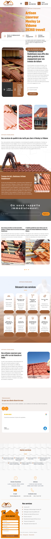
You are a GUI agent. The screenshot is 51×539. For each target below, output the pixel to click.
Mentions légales (33, 532)
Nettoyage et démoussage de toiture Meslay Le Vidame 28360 (45, 459)
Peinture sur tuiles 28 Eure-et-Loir (31, 514)
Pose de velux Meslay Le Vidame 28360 (33, 458)
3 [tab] (28, 269)
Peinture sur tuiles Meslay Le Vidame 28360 (27, 463)
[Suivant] (6, 408)
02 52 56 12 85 (32, 4)
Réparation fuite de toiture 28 (30, 523)
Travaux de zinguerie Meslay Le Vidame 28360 (15, 463)
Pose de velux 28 (27, 516)
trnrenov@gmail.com (15, 496)
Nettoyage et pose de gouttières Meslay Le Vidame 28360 (20, 459)
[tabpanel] (13, 245)
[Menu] (21, 3)
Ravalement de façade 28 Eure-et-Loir (32, 518)
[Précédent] (3, 408)
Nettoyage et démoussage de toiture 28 (32, 509)
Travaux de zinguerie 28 (29, 521)
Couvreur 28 (26, 507)
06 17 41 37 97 (45, 4)
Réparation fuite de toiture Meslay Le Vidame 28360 (8, 458)
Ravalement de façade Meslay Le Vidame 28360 (39, 463)
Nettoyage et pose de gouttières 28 (31, 511)
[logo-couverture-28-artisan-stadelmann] (10, 6)
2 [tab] (26, 269)
